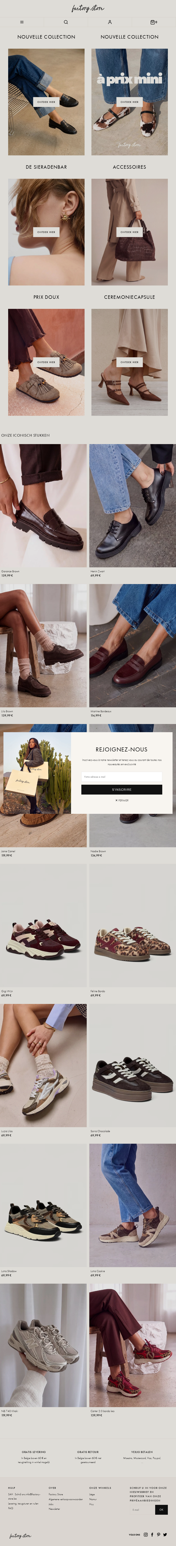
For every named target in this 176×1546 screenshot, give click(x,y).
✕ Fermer (122, 800)
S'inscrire (122, 789)
